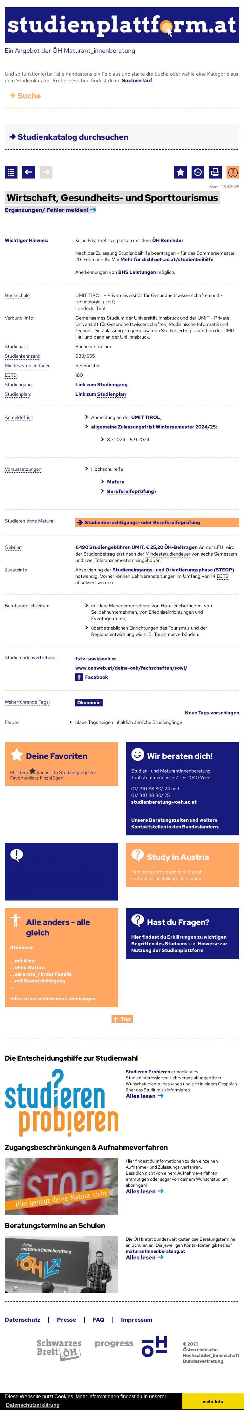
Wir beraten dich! (180, 756)
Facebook (96, 677)
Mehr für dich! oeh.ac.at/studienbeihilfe (167, 259)
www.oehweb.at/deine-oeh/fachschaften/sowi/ (131, 668)
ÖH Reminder (168, 240)
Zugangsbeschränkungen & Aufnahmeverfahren (86, 1147)
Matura (116, 482)
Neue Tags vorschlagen (212, 713)
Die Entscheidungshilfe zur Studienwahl (71, 1058)
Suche (29, 96)
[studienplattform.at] (122, 25)
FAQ (99, 1319)
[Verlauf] (198, 172)
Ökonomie (89, 702)
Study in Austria (178, 857)
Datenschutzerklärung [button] (33, 1405)
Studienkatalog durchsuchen (73, 137)
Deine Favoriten (56, 756)
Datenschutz (22, 1319)
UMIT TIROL (145, 417)
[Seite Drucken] (215, 172)
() (173, 570)
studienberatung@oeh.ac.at (164, 802)
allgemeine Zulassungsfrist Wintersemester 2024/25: (154, 427)
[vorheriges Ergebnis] (28, 172)
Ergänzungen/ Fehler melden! (46, 209)
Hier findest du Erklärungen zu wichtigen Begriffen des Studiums (179, 940)
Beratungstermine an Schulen (55, 1225)
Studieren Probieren (148, 1072)
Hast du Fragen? (178, 922)
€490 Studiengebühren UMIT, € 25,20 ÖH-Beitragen (136, 547)
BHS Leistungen (137, 272)
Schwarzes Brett (59, 1350)
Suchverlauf (137, 80)
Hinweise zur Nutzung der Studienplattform (179, 947)
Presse (66, 1319)
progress (114, 1344)
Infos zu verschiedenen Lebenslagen (53, 998)
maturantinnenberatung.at (155, 1251)
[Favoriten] (180, 172)
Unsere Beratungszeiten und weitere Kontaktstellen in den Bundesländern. (175, 823)
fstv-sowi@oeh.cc (96, 659)
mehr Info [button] (213, 1401)
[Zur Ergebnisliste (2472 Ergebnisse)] (11, 172)
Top (125, 1018)
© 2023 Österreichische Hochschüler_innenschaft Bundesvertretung (211, 1352)
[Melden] (233, 172)
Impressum (136, 1319)
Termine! (43, 857)
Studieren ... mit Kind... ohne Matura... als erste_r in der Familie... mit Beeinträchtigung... (41, 967)
